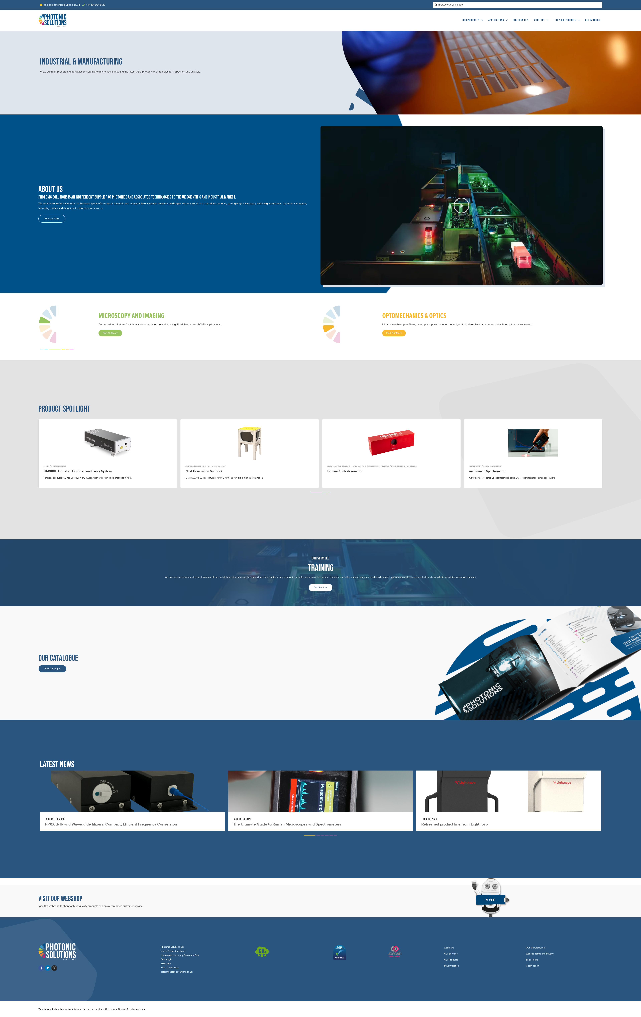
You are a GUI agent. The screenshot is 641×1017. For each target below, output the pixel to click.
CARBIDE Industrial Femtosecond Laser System (503, 471)
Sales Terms (532, 960)
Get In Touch (592, 20)
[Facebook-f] (41, 968)
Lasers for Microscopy (389, 466)
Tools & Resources (564, 20)
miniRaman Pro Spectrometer (65, 471)
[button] (461, 206)
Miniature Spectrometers (68, 466)
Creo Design (74, 1009)
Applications (496, 20)
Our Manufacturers (536, 947)
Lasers (188, 466)
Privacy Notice (451, 966)
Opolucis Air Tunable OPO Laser (208, 471)
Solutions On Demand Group (110, 1009)
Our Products (470, 20)
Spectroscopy (50, 466)
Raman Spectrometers (91, 466)
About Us (538, 20)
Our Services (520, 20)
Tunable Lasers (199, 466)
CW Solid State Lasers (367, 466)
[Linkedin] (48, 968)
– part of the (88, 1009)
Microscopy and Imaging (337, 466)
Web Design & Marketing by (53, 1009)
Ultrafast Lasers (484, 466)
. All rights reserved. (135, 1009)
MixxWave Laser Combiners (347, 471)
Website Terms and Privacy (540, 954)
